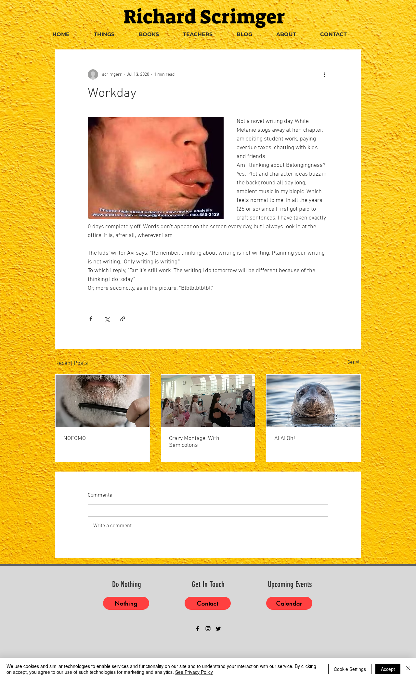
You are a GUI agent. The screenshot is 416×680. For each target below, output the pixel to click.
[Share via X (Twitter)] (107, 319)
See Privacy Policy (194, 672)
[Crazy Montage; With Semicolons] (208, 401)
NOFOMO (74, 438)
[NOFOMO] (103, 401)
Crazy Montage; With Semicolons (194, 442)
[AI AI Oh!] (313, 401)
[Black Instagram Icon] (208, 628)
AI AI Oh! (284, 438)
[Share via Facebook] (91, 319)
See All (354, 362)
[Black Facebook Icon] (197, 628)
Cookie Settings (350, 669)
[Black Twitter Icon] (218, 628)
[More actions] (324, 74)
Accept (388, 669)
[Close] (408, 669)
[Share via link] (123, 319)
